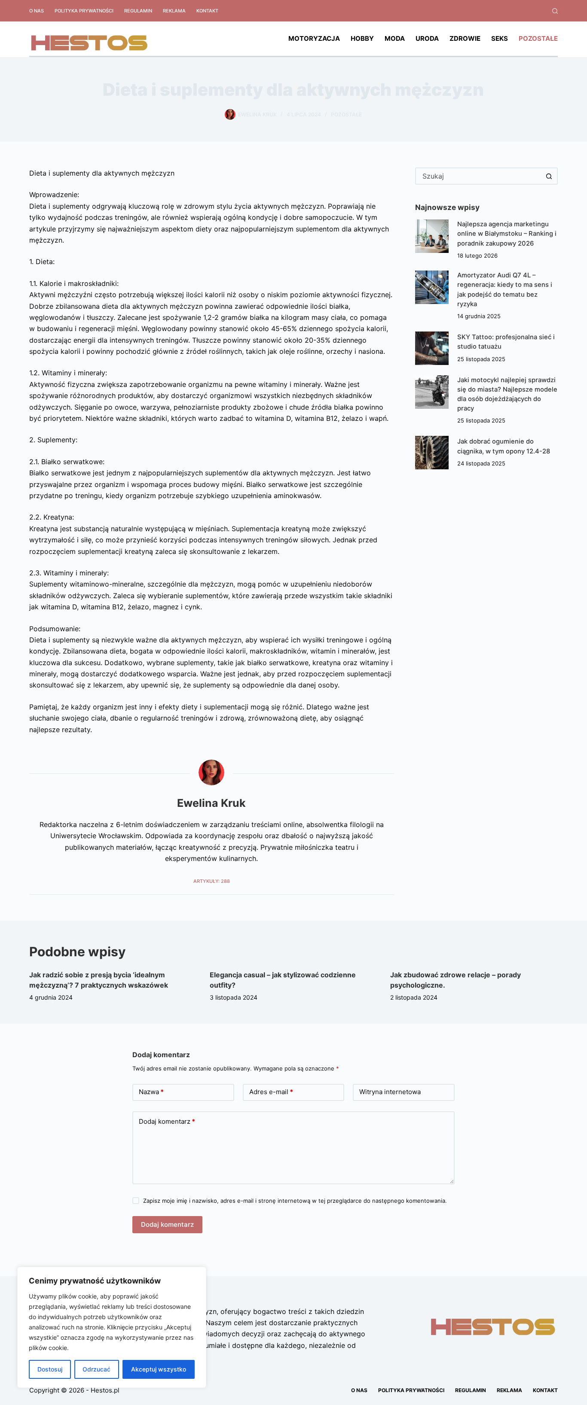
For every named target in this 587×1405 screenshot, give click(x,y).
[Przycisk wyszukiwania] (549, 176)
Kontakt (207, 11)
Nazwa (151, 1092)
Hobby (362, 38)
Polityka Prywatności (84, 11)
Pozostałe (538, 38)
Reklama (174, 11)
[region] (111, 1327)
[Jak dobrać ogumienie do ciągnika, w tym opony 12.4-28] (432, 452)
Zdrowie (464, 38)
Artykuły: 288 (211, 881)
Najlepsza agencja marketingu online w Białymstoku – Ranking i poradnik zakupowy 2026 (506, 233)
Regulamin (138, 11)
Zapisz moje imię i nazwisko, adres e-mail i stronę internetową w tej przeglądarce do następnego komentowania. (295, 1200)
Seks (499, 38)
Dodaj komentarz (167, 1121)
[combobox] (478, 176)
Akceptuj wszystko (158, 1369)
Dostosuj (49, 1369)
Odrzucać (96, 1369)
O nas (36, 11)
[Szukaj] (555, 11)
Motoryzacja (314, 38)
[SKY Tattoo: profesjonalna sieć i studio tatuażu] (432, 348)
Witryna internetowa (390, 1092)
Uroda (427, 38)
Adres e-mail (271, 1092)
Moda (395, 38)
